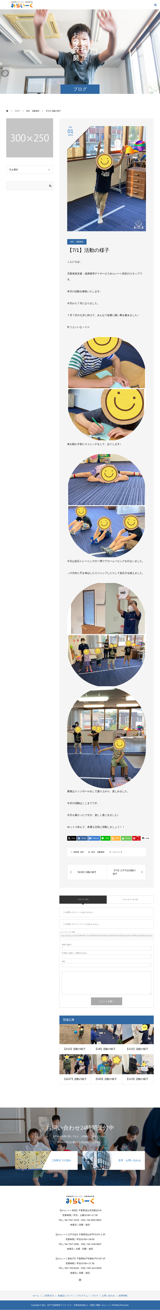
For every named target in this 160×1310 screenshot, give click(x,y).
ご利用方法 (48, 1295)
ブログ (94, 1295)
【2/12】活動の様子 (74, 1049)
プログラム (82, 1295)
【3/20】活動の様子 (106, 1079)
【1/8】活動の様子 (105, 1049)
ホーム (36, 1295)
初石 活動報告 (76, 242)
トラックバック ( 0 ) (130, 899)
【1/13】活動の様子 (137, 1079)
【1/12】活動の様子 (137, 1049)
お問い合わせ (108, 1295)
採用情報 (123, 1295)
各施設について (65, 1295)
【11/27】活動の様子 (75, 1079)
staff (81, 852)
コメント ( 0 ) (83, 899)
